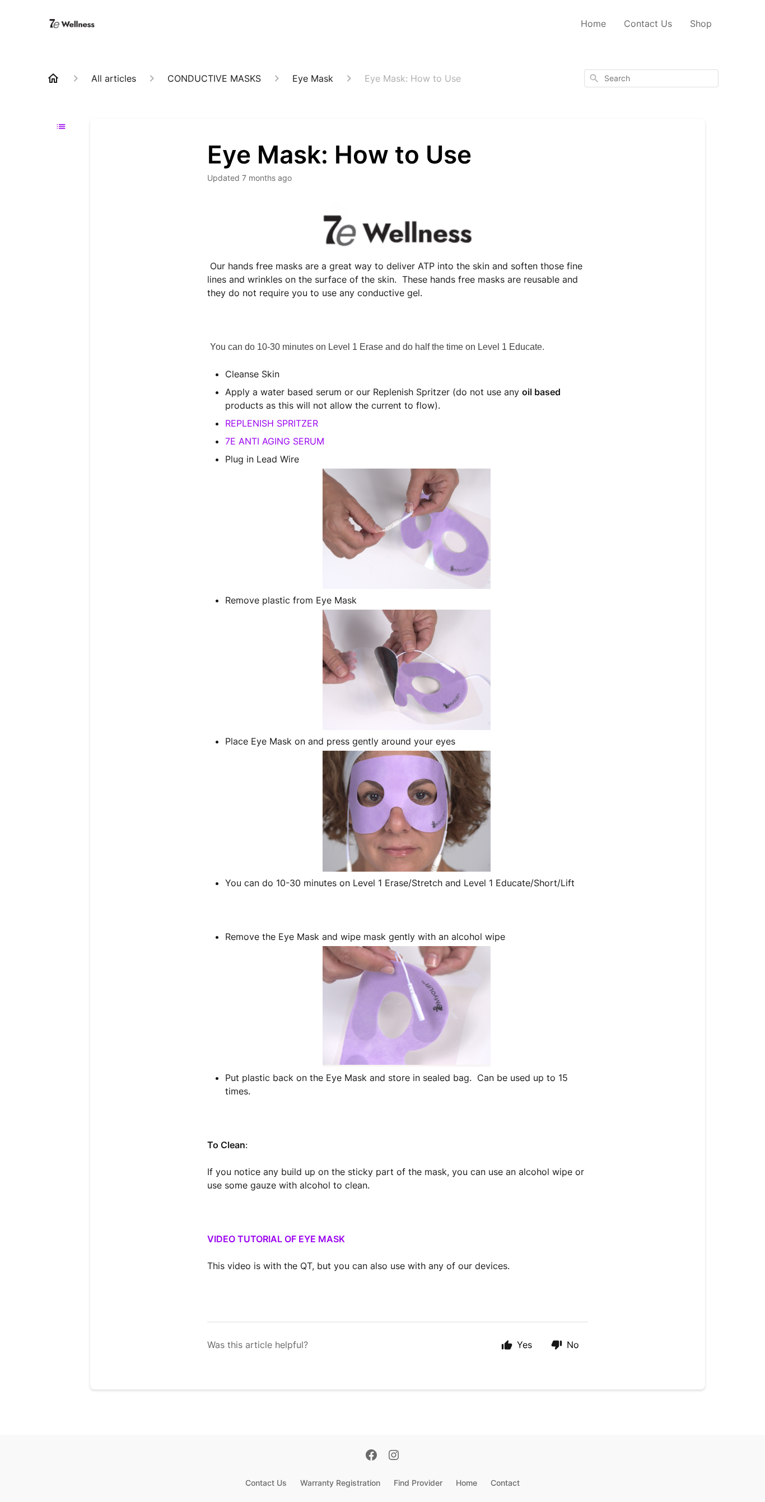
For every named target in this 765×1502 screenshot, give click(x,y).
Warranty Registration (340, 1482)
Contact (505, 1482)
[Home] (53, 78)
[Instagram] (393, 1456)
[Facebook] (371, 1456)
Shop (701, 23)
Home (593, 23)
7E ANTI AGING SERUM (274, 441)
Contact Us (648, 23)
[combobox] (651, 78)
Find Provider (418, 1482)
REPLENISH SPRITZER (271, 423)
